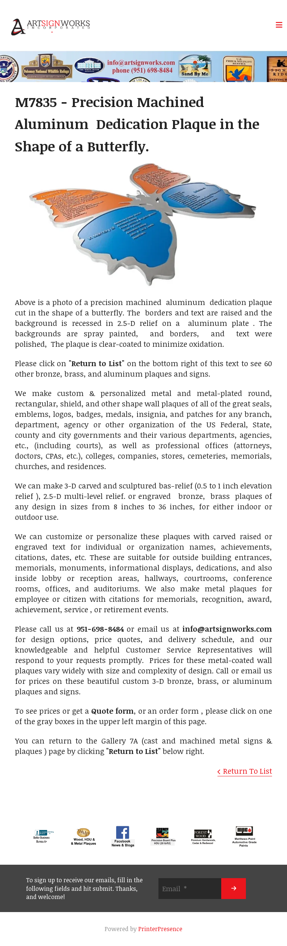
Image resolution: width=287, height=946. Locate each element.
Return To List (247, 771)
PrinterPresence (160, 929)
